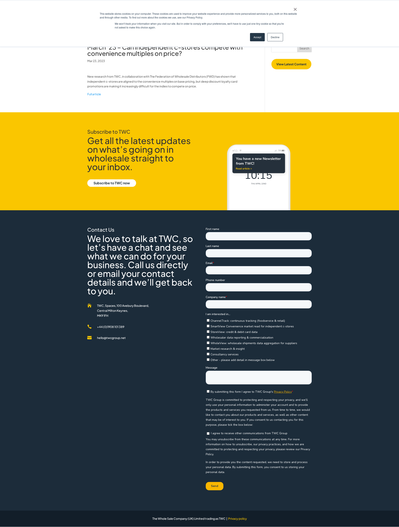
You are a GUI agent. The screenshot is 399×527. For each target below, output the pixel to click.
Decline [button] (275, 37)
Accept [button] (257, 37)
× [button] (295, 8)
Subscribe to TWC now (112, 183)
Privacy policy (237, 518)
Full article (94, 94)
